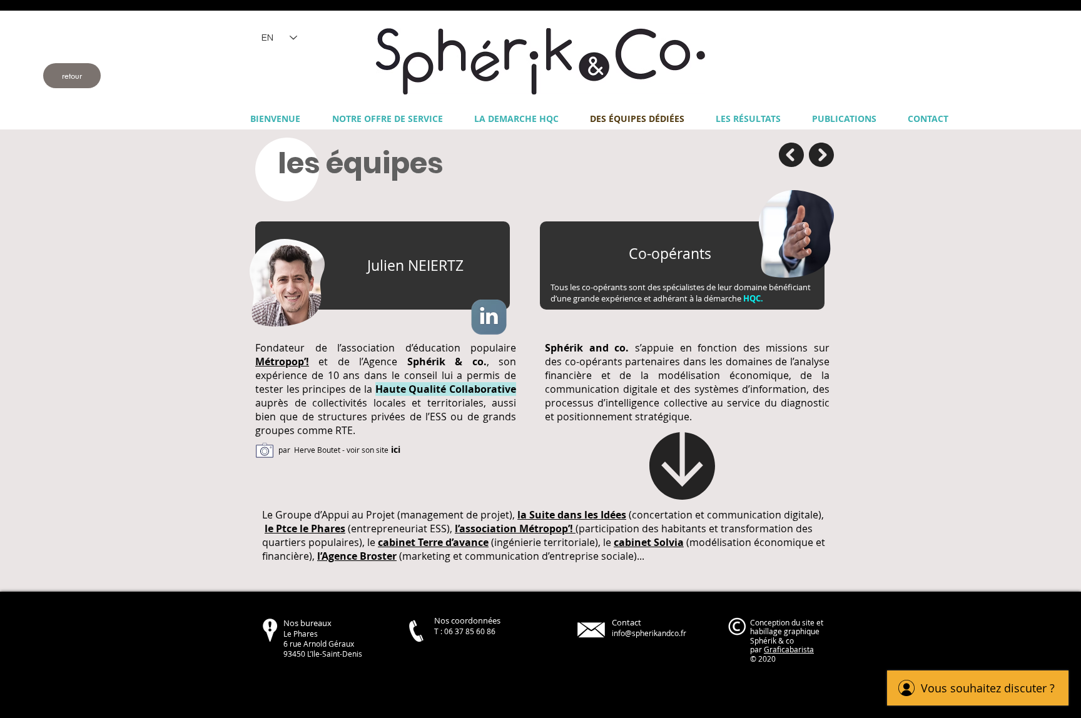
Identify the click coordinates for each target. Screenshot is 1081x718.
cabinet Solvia (649, 542)
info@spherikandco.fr (649, 633)
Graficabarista (789, 649)
